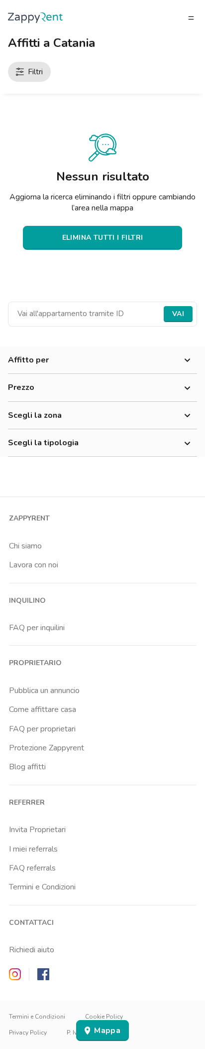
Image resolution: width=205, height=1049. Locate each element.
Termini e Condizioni (42, 886)
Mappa (107, 1030)
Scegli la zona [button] (35, 415)
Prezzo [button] (21, 387)
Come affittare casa (42, 709)
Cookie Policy (104, 1017)
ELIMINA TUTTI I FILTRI (102, 237)
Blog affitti (27, 766)
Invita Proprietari (37, 829)
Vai (178, 314)
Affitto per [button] (28, 359)
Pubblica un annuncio (44, 690)
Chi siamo (25, 545)
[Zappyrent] (35, 17)
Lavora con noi (33, 564)
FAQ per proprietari (42, 728)
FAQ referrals (32, 868)
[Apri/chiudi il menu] (191, 18)
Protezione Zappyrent (46, 747)
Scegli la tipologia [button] (43, 442)
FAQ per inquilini (37, 627)
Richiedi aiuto (31, 949)
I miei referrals (33, 849)
